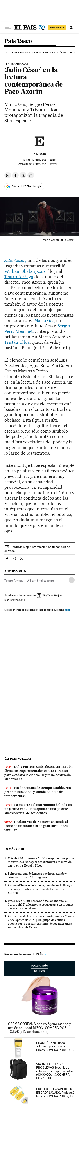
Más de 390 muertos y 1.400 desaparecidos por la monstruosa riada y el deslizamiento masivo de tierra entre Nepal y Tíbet (41, 862)
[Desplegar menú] (7, 27)
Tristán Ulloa (17, 342)
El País (39, 154)
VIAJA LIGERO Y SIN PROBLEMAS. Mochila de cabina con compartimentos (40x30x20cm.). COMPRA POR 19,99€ (54, 1071)
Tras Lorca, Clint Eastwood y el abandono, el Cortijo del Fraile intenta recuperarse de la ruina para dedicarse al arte (40, 904)
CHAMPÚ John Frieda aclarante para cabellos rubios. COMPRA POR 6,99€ (55, 1046)
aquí (67, 609)
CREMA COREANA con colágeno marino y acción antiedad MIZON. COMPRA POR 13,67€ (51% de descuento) (39, 1028)
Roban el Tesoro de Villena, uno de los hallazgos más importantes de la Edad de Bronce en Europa (40, 889)
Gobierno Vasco (46, 52)
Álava (63, 52)
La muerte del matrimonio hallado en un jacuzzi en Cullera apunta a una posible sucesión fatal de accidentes (38, 809)
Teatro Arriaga (15, 64)
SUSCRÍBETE (57, 27)
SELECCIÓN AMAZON (39, 968)
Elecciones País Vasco (19, 52)
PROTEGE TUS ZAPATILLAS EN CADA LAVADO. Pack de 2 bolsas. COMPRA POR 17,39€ (55, 1092)
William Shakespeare (25, 271)
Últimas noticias (17, 758)
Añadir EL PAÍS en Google (26, 186)
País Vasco (18, 41)
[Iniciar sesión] (71, 27)
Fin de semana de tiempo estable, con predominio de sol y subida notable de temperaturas (37, 792)
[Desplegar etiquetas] (72, 580)
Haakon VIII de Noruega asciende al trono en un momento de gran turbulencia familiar (36, 826)
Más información (13, 599)
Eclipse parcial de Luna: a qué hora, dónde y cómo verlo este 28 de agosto (37, 875)
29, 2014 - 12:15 (44, 159)
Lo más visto (14, 848)
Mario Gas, (44, 320)
